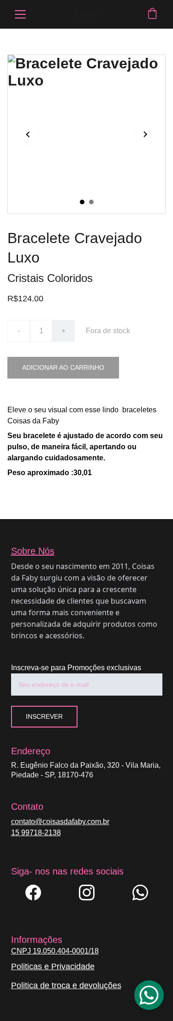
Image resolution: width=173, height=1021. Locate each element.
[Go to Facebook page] (37, 892)
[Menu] (20, 14)
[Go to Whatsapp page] (140, 892)
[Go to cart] (152, 14)
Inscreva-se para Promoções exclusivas (76, 668)
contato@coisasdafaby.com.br (60, 821)
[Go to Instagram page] (91, 892)
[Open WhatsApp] (149, 995)
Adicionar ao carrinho (63, 367)
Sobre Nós (32, 551)
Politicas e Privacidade (53, 966)
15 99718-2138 (36, 833)
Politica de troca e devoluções (66, 985)
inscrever (44, 716)
